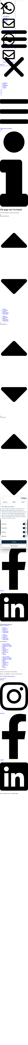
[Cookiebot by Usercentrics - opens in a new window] (21, 498)
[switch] (25, 528)
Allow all (14, 541)
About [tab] (23, 502)
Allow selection (14, 545)
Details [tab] (14, 502)
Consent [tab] (5, 502)
